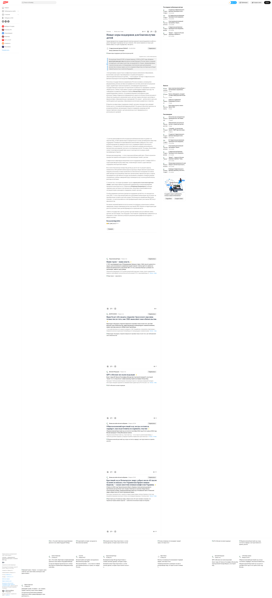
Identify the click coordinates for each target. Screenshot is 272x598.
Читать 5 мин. (153, 496)
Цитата (114, 223)
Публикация (244, 2)
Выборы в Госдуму (9, 26)
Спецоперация (8, 33)
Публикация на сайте (10, 11)
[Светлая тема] (229, 2)
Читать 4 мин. (153, 273)
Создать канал (257, 2)
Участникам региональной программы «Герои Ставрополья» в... (176, 23)
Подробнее (169, 198)
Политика (7, 36)
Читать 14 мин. (153, 436)
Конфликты (7, 43)
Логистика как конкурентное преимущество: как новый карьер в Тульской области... (177, 118)
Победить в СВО (9, 18)
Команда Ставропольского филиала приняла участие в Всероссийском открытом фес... (176, 171)
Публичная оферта (6, 578)
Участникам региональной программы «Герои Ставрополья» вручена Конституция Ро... (176, 148)
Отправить (110, 229)
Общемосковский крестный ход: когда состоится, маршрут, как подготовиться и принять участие (127, 427)
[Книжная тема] (232, 2)
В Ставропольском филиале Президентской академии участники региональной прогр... (176, 142)
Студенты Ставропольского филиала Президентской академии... (176, 11)
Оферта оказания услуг (7, 581)
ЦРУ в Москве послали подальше (120, 375)
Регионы (108, 31)
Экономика (8, 47)
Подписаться (152, 48)
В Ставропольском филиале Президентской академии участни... (176, 17)
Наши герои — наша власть (118, 262)
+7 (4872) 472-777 (9, 576)
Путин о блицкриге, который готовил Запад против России (177, 94)
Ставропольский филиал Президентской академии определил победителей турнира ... (176, 154)
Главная (7, 7)
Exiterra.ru (8, 595)
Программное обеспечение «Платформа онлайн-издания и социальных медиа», (8, 584)
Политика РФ (8, 30)
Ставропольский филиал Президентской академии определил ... (176, 28)
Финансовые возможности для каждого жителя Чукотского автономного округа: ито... (177, 164)
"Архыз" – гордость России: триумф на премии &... (176, 33)
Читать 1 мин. (153, 331)
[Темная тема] (235, 2)
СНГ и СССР (8, 40)
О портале (7, 14)
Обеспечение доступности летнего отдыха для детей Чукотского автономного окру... (176, 125)
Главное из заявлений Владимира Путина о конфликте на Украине (175, 101)
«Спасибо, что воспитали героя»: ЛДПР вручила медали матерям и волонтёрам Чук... (177, 130)
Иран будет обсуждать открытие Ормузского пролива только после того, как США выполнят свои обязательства (131, 318)
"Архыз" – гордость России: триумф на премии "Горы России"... (176, 159)
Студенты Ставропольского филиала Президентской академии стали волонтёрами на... (177, 136)
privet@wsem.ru (8, 574)
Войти (267, 2)
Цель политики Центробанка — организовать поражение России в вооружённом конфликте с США (177, 90)
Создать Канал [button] (179, 198)
